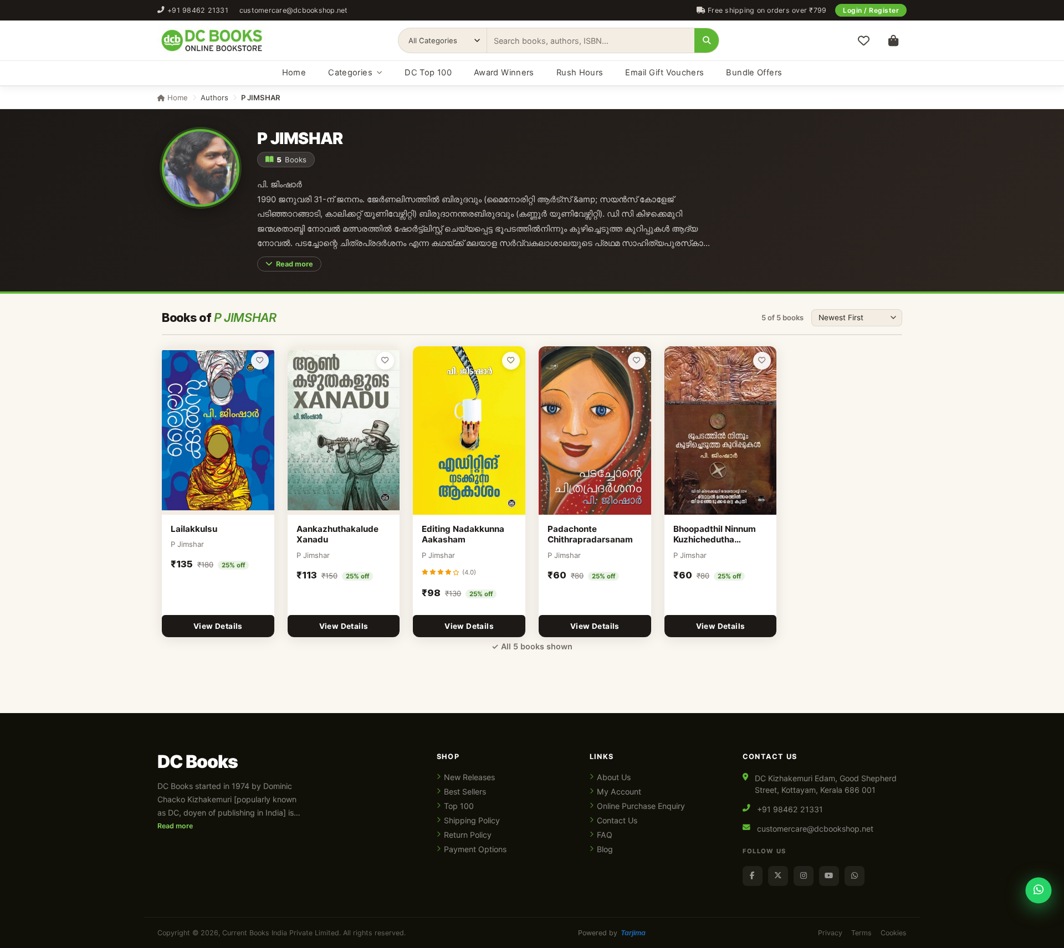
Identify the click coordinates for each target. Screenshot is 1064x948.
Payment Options (475, 849)
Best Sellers (465, 791)
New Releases (469, 777)
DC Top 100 (428, 73)
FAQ (604, 834)
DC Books (197, 762)
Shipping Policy (472, 820)
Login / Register (871, 10)
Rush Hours (579, 73)
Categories (350, 73)
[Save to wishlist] (260, 361)
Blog (605, 849)
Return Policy (468, 834)
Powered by (612, 933)
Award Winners (504, 73)
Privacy (830, 933)
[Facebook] (753, 876)
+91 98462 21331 (197, 10)
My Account (619, 791)
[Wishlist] (863, 40)
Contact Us (617, 820)
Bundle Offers (754, 73)
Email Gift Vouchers (664, 73)
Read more (294, 264)
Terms (861, 933)
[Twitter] (778, 876)
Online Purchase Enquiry (641, 806)
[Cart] (893, 40)
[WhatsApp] (854, 876)
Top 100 (459, 806)
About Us (614, 777)
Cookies (894, 933)
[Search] (706, 40)
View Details (218, 626)
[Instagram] (804, 876)
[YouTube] (829, 876)
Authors (214, 97)
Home (294, 73)
